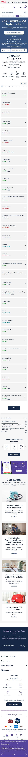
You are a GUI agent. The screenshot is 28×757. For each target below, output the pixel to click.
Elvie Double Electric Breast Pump (9, 421)
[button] (25, 447)
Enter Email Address (8, 645)
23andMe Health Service (7, 426)
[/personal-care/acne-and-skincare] (17, 75)
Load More (14, 408)
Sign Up (22, 646)
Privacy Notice (5, 744)
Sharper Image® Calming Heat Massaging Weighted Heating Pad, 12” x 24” (13, 429)
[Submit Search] (25, 12)
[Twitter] (16, 735)
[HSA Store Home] (14, 7)
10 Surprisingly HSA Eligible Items (14, 609)
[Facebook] (12, 735)
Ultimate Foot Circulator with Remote (10, 423)
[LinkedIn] (7, 735)
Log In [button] (20, 7)
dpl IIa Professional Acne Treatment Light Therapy (12, 425)
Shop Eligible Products (14, 33)
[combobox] (14, 12)
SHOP (9, 114)
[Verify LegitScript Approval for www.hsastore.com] (17, 721)
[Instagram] (21, 735)
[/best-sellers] (11, 74)
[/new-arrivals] (5, 74)
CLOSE (14, 754)
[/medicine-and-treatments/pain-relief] (24, 75)
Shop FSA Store (14, 704)
